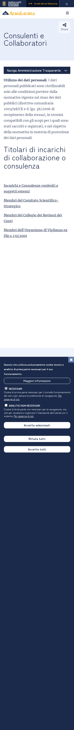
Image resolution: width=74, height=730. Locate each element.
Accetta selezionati (37, 425)
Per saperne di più (24, 416)
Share (64, 29)
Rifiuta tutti (37, 439)
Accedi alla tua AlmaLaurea (45, 3)
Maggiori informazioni (37, 381)
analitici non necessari (24, 405)
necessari (15, 388)
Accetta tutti (37, 449)
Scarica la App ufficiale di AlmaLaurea (14, 3)
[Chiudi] (71, 360)
